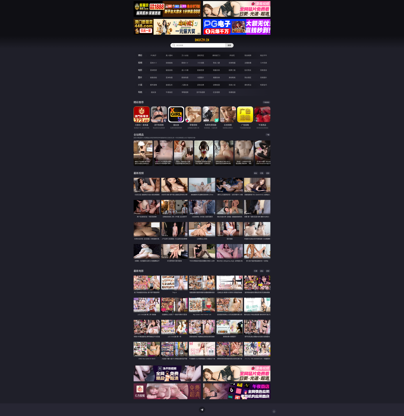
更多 (267, 173)
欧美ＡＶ (185, 63)
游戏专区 (200, 55)
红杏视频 (216, 92)
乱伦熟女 (248, 70)
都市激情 (153, 85)
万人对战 (185, 55)
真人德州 (169, 55)
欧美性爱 (200, 70)
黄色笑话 (248, 85)
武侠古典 (200, 85)
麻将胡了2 (216, 55)
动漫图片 (200, 77)
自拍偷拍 (169, 63)
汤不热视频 (200, 92)
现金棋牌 (248, 55)
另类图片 (263, 77)
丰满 (255, 271)
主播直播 (248, 63)
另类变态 (263, 70)
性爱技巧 (263, 85)
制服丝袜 (216, 70)
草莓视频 (185, 92)
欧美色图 (185, 77)
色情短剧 (232, 92)
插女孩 (153, 92)
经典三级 (232, 70)
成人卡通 (185, 70)
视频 (140, 62)
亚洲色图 (169, 77)
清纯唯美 (232, 77)
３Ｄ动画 (200, 63)
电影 (140, 70)
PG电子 (153, 55)
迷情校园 (216, 85)
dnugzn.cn (202, 40)
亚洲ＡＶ (153, 63)
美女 (255, 173)
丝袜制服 (232, 63)
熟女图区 (248, 77)
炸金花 (232, 55)
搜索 (229, 45)
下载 (267, 135)
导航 (140, 92)
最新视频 (139, 173)
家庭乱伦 (169, 85)
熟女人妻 (216, 63)
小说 (140, 84)
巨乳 (261, 173)
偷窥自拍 (153, 77)
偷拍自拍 (169, 70)
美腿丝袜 (216, 77)
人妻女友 (185, 85)
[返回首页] (273, 411)
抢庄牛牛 (263, 55)
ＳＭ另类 (263, 63)
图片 (140, 77)
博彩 (140, 55)
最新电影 (139, 271)
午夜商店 (169, 92)
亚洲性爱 (153, 70)
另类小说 (232, 85)
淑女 (261, 271)
